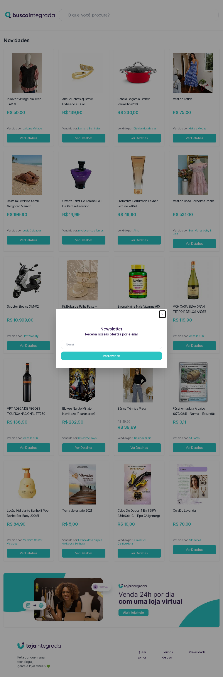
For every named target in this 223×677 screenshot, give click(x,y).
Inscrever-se (111, 356)
